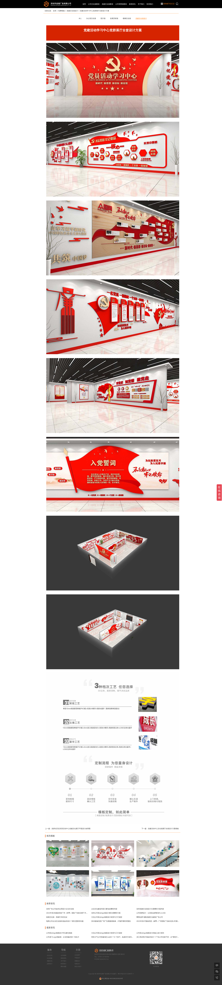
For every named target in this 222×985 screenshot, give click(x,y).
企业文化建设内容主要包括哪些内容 (104, 909)
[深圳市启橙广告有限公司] (57, 4)
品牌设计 (49, 964)
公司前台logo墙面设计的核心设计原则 (150, 933)
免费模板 (61, 11)
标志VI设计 (78, 966)
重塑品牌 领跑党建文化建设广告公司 (149, 917)
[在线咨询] (217, 966)
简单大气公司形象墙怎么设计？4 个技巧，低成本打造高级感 (113, 937)
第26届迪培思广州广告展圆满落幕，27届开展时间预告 (111, 921)
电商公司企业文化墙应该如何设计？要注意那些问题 (64, 921)
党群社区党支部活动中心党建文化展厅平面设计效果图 (71, 828)
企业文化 (49, 955)
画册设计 (77, 961)
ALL (80, 18)
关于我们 (63, 961)
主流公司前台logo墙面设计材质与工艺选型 (106, 917)
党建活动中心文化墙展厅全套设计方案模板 (163, 828)
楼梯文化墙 (127, 18)
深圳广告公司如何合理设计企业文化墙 (60, 909)
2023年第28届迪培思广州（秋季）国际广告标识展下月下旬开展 (69, 913)
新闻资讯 (63, 958)
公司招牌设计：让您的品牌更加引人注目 (151, 913)
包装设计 (77, 964)
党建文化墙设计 (72, 11)
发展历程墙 (114, 18)
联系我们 (63, 964)
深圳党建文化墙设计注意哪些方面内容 (150, 909)
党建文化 (49, 961)
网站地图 (63, 966)
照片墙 (103, 18)
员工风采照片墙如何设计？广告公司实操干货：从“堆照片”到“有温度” (161, 937)
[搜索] (177, 4)
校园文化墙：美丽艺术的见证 (56, 917)
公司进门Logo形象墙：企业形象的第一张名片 (62, 937)
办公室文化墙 (91, 18)
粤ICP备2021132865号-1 (126, 974)
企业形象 (49, 958)
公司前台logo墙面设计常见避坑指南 (59, 933)
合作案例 (63, 955)
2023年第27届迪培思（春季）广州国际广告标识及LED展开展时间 (160, 921)
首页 (84, 4)
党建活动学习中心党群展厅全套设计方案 (94, 11)
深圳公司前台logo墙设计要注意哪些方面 (105, 913)
